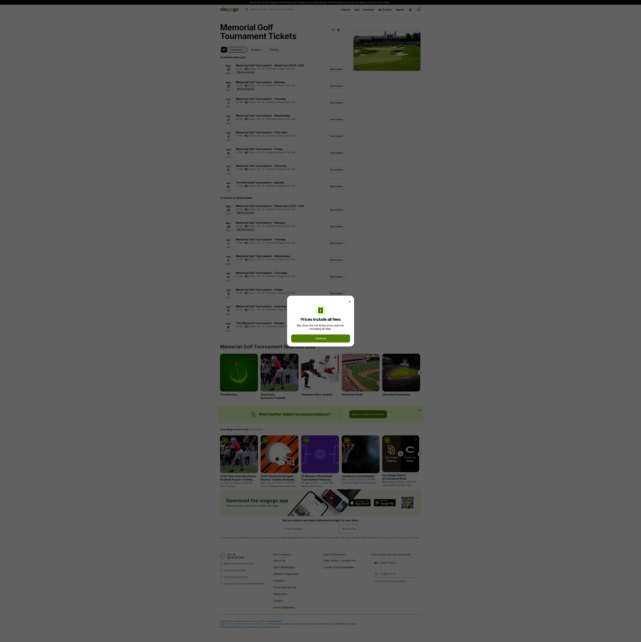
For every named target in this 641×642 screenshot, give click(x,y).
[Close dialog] (350, 302)
